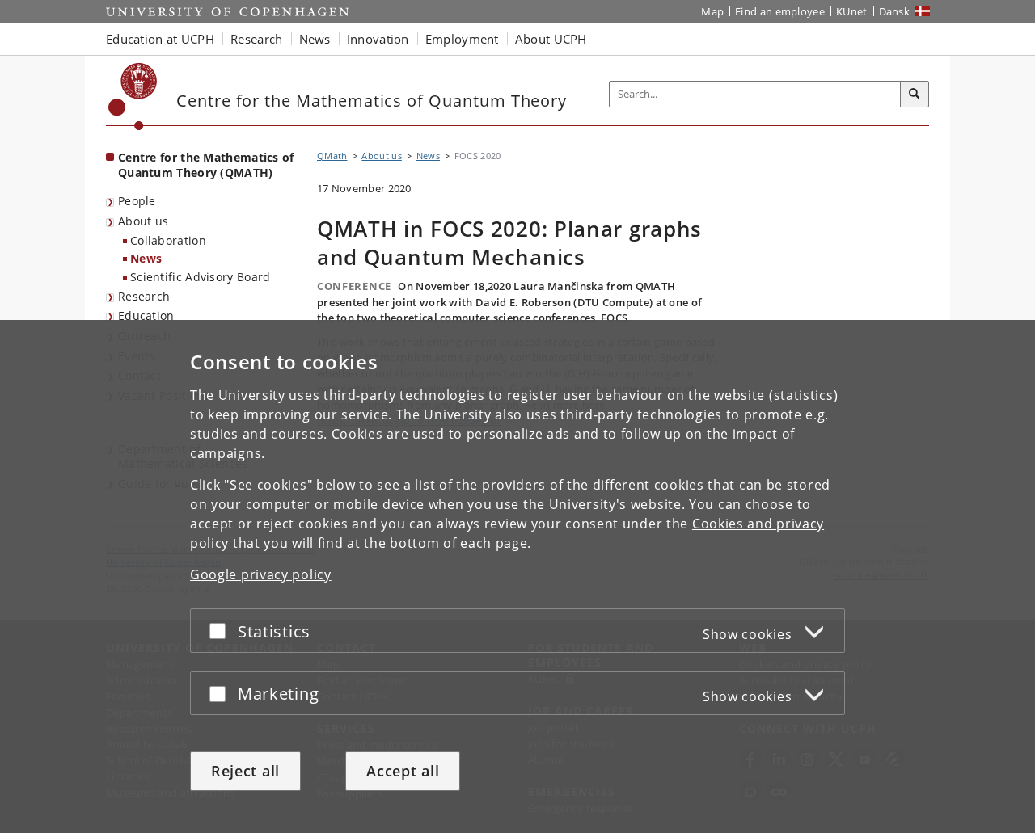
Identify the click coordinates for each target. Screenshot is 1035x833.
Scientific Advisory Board (200, 276)
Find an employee (780, 11)
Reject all (245, 770)
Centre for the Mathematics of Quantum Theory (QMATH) (206, 164)
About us (143, 221)
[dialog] (517, 576)
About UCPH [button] (551, 39)
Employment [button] (462, 39)
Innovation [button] (378, 39)
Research (144, 296)
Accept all (402, 770)
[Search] (914, 94)
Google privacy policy (261, 574)
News (146, 258)
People (137, 200)
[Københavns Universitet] (133, 96)
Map (712, 11)
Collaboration (168, 240)
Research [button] (256, 39)
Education (146, 315)
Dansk (894, 11)
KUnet (852, 11)
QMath (332, 155)
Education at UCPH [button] (160, 39)
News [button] (315, 39)
